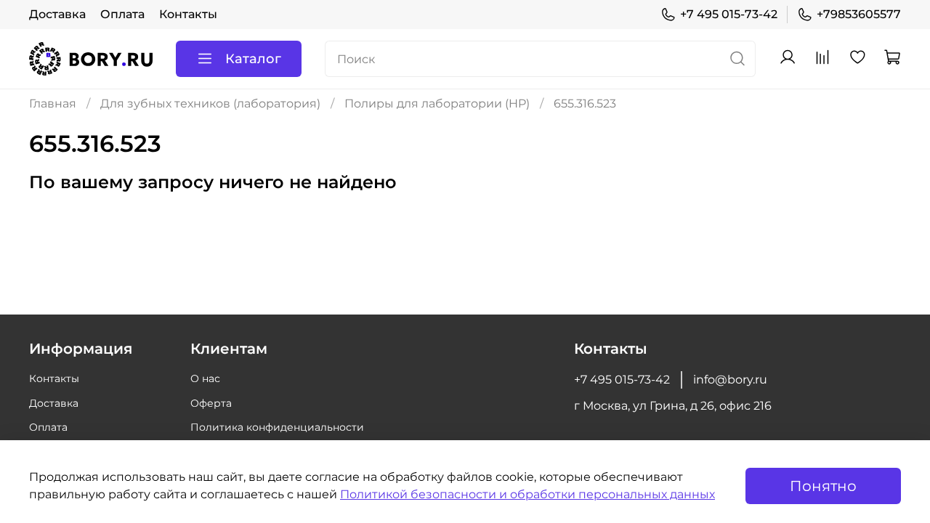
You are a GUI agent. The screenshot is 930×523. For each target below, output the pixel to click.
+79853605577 (859, 14)
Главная (52, 103)
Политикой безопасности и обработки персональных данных (527, 494)
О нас (205, 378)
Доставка (57, 14)
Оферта (211, 403)
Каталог (253, 59)
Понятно (823, 486)
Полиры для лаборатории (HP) (437, 103)
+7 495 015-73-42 (728, 14)
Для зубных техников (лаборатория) (210, 103)
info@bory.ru (730, 379)
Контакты (188, 14)
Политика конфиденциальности (277, 427)
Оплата (122, 14)
